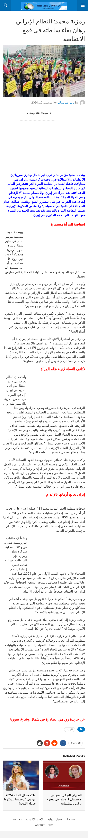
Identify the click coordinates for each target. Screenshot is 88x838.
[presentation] (9, 787)
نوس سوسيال (66, 102)
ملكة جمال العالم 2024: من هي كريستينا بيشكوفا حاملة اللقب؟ (20, 799)
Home (71, 819)
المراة (70, 729)
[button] (82, 5)
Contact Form (44, 824)
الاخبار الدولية (55, 819)
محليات (17, 819)
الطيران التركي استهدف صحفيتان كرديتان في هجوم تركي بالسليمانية (64, 799)
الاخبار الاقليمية (35, 819)
